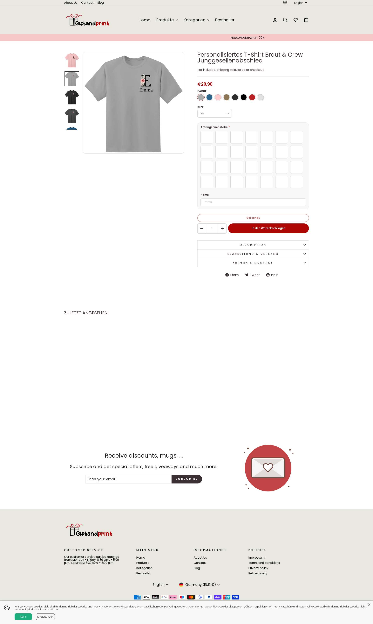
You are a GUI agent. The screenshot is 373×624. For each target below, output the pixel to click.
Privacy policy (258, 568)
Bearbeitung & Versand (253, 254)
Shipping (223, 69)
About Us (70, 3)
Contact (87, 3)
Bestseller (224, 20)
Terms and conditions (264, 563)
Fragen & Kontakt (253, 263)
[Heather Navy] (209, 97)
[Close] (369, 604)
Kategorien (195, 20)
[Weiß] (260, 97)
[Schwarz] (243, 97)
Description (253, 245)
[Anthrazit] (235, 97)
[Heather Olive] (226, 97)
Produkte (165, 20)
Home (144, 20)
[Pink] (217, 97)
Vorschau (253, 218)
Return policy (257, 573)
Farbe (202, 91)
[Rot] (252, 97)
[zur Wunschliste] (117, 330)
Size (200, 107)
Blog (101, 3)
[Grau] (200, 97)
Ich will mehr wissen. (46, 609)
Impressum (256, 557)
